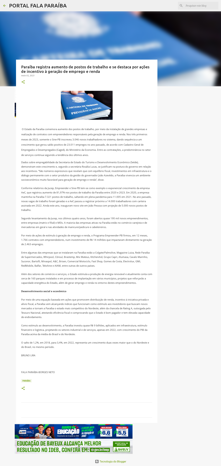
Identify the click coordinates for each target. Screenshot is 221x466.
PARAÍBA (26, 381)
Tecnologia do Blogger (112, 461)
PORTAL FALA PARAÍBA (38, 5)
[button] (23, 82)
